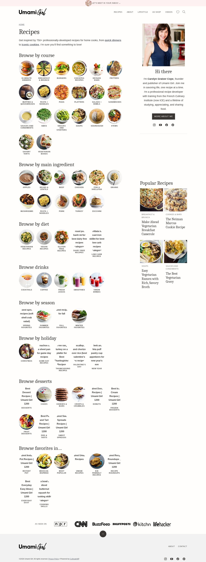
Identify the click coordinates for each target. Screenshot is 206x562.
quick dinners (113, 40)
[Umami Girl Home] (33, 12)
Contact (182, 546)
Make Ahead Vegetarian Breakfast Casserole (150, 228)
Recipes (118, 12)
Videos (169, 12)
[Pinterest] (173, 125)
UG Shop (156, 12)
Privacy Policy (53, 559)
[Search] (184, 12)
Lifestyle (143, 12)
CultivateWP (74, 559)
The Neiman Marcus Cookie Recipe (175, 223)
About (130, 12)
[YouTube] (160, 125)
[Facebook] (167, 125)
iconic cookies (30, 44)
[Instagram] (154, 125)
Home (22, 25)
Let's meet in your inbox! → (106, 3)
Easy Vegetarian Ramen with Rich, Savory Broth (150, 279)
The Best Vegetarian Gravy (173, 278)
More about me (163, 116)
